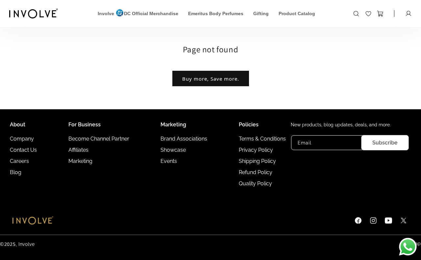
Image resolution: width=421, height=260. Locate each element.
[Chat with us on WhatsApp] (408, 247)
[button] (359, 13)
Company (22, 139)
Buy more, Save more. (210, 78)
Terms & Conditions (262, 139)
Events (169, 161)
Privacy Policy (256, 150)
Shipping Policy (257, 161)
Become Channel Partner (98, 139)
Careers (19, 161)
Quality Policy (255, 183)
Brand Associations (184, 139)
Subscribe (385, 143)
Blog (15, 172)
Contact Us (23, 150)
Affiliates (78, 150)
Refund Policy (255, 172)
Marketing (80, 161)
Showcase (173, 150)
